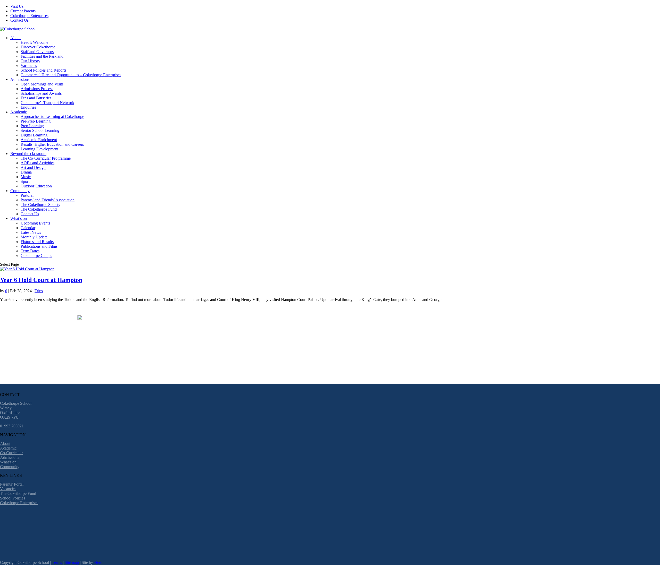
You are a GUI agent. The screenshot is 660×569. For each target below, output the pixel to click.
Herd (98, 562)
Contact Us (19, 20)
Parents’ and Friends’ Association (48, 200)
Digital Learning (34, 135)
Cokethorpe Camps (36, 255)
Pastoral (27, 195)
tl (6, 291)
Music (26, 177)
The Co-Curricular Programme (46, 158)
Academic (18, 112)
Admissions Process (37, 89)
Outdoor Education (36, 186)
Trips (39, 291)
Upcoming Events (35, 223)
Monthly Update (34, 237)
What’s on (18, 218)
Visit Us (16, 6)
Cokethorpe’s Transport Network (47, 102)
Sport (25, 181)
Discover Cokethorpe (38, 47)
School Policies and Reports (43, 70)
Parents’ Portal (11, 484)
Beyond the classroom (28, 153)
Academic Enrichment (39, 139)
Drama (26, 172)
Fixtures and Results (37, 241)
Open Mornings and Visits (42, 84)
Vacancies (29, 65)
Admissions (19, 79)
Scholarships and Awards (41, 93)
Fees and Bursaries (36, 98)
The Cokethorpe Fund (39, 209)
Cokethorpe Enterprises (29, 15)
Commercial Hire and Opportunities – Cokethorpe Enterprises (71, 75)
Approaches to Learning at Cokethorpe (52, 116)
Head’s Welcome (34, 42)
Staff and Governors (37, 51)
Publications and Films (39, 246)
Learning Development (39, 149)
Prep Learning (32, 126)
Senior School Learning (40, 130)
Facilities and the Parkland (42, 56)
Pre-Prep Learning (36, 121)
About (15, 38)
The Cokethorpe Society (40, 204)
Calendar (28, 228)
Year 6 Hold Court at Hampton (41, 280)
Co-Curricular (11, 453)
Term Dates (30, 251)
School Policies (12, 498)
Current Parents (23, 11)
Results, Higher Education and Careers (52, 144)
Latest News (31, 232)
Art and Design (33, 167)
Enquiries (28, 107)
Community (20, 190)
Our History (30, 61)
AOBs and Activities (37, 163)
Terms (57, 562)
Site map (72, 562)
